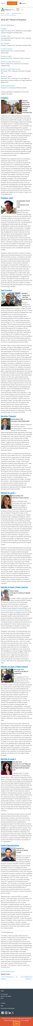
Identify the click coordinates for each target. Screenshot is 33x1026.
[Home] (8, 10)
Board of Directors (16, 13)
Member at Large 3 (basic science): (10, 69)
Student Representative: (8, 86)
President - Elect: (5, 36)
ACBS (7, 13)
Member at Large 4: (6, 76)
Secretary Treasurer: (7, 49)
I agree (17, 1023)
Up (16, 977)
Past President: (5, 43)
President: (4, 29)
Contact (3, 1003)
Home (2, 13)
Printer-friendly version (7, 971)
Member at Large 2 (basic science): (10, 62)
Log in (3, 3)
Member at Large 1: (6, 56)
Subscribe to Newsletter (8, 1008)
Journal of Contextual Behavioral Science (12, 610)
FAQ (2, 1006)
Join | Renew (12, 3)
